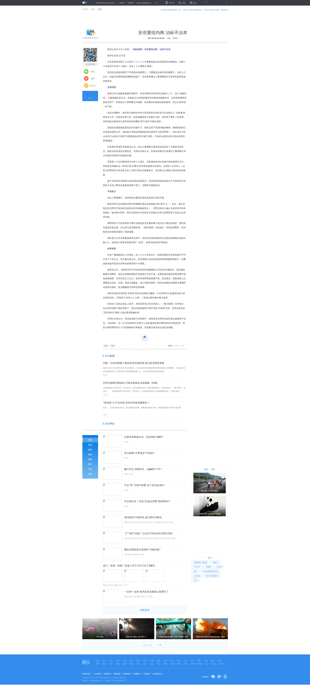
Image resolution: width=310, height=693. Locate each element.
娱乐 (131, 664)
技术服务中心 (158, 673)
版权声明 (126, 673)
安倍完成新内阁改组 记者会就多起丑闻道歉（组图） (131, 382)
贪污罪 (219, 567)
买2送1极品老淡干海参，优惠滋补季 (216, 10)
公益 (206, 664)
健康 (165, 664)
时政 (97, 660)
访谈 (151, 660)
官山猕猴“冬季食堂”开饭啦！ (140, 453)
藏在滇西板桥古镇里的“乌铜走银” (142, 549)
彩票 (124, 664)
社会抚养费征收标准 (210, 571)
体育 (145, 664)
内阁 (112, 346)
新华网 (85, 9)
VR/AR (193, 664)
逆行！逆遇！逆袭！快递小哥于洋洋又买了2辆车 (129, 565)
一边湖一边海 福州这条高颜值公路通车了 (146, 591)
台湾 (165, 660)
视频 (118, 664)
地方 (104, 660)
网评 (90, 459)
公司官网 (97, 673)
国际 (93, 9)
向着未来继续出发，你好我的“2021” (143, 436)
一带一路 (221, 664)
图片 (90, 464)
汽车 (185, 660)
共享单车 (197, 567)
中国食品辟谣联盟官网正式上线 (171, 10)
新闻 (90, 444)
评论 (90, 98)
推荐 (90, 439)
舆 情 (186, 664)
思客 (97, 664)
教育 (199, 660)
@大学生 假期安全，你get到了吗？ (143, 469)
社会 (90, 469)
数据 (179, 664)
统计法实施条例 (212, 575)
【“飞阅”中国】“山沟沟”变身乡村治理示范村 (148, 533)
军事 (145, 660)
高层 (118, 660)
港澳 (158, 660)
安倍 (106, 346)
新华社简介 (86, 673)
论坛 (219, 660)
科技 (206, 660)
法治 (90, 473)
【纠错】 (170, 346)
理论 (131, 660)
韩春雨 (208, 567)
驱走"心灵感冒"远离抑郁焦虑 (192, 10)
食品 (151, 664)
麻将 (195, 571)
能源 (212, 660)
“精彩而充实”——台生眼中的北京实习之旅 (153, 3)
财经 (90, 449)
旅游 (158, 664)
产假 (195, 580)
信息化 (172, 664)
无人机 (213, 664)
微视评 (200, 664)
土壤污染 (197, 575)
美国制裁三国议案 (200, 562)
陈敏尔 (215, 562)
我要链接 (116, 673)
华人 (172, 660)
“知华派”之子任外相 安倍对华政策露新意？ (126, 402)
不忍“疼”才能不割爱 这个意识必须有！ (145, 485)
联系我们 (107, 673)
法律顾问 (136, 673)
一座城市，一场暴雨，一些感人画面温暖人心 (116, 3)
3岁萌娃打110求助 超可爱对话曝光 (143, 517)
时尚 (138, 664)
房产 (192, 660)
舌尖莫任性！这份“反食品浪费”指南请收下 (147, 501)
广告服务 (146, 673)
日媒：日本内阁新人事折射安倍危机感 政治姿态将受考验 (133, 363)
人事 (124, 660)
